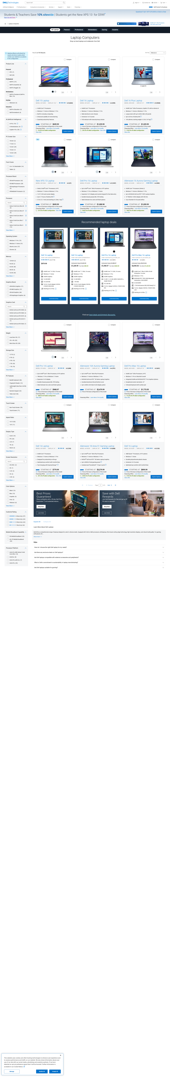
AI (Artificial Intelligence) (13, 119)
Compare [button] (68, 59)
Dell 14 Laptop (42, 446)
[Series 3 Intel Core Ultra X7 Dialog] (26, 210)
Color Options (10, 486)
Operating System (11, 236)
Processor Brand (11, 176)
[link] (146, 2)
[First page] (82, 485)
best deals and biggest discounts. (102, 315)
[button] (137, 2)
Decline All (42, 1071)
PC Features (10, 376)
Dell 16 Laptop (86, 100)
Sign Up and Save (10, 17)
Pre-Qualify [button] (56, 128)
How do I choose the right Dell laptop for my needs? (50, 547)
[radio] (53, 92)
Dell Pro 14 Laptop (44, 366)
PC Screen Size (10, 136)
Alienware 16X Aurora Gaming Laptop (97, 366)
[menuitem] (22, 7)
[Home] (5, 24)
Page (96, 485)
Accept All (55, 1071)
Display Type (10, 431)
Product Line (10, 64)
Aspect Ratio (10, 417)
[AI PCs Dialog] (17, 123)
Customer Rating (11, 512)
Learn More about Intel (155, 24)
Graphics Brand (11, 282)
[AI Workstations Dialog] (22, 126)
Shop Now (41, 506)
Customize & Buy (53, 298)
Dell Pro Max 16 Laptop (141, 255)
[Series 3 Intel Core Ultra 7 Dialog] (26, 220)
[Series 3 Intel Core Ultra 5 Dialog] (26, 225)
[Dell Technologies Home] (10, 2)
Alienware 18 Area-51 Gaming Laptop (97, 446)
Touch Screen (10, 403)
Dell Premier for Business (160, 7)
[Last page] (115, 485)
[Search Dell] (64, 2)
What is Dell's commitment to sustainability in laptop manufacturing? (56, 562)
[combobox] (45, 2)
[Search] (24, 203)
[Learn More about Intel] (143, 23)
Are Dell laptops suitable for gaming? (46, 567)
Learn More (41, 513)
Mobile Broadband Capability (15, 532)
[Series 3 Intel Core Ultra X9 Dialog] (26, 206)
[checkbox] (10, 72)
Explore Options (67, 131)
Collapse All (47, 522)
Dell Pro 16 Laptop (88, 181)
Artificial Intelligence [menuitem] (8, 7)
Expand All (37, 522)
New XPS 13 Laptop (45, 181)
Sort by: (147, 52)
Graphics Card (10, 302)
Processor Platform (12, 548)
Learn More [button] (49, 128)
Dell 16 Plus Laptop (133, 100)
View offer (38, 132)
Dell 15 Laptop (42, 100)
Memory (8, 256)
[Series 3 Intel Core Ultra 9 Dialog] (26, 215)
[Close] (61, 1055)
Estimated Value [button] (75, 263)
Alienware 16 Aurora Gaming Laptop (141, 181)
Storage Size (10, 350)
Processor (9, 198)
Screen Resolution (11, 457)
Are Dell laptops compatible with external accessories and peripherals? (56, 557)
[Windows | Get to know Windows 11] (126, 23)
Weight (8, 333)
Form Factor (10, 162)
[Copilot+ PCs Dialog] (21, 129)
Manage (12, 1071)
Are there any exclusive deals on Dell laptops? (48, 552)
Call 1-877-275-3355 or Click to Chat (151, 12)
